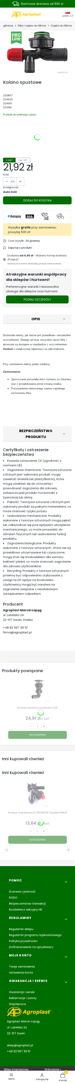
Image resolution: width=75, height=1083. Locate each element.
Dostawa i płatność (22, 892)
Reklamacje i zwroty (23, 998)
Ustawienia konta (21, 973)
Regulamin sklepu (21, 929)
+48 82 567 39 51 (15, 627)
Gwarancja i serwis (22, 992)
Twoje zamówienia (22, 967)
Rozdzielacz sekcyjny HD (25, 910)
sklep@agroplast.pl (20, 1045)
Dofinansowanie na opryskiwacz (31, 947)
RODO (13, 898)
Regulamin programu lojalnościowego (35, 935)
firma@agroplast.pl (17, 632)
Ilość (6, 174)
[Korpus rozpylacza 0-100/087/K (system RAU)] (37, 795)
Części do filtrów (61, 26)
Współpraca (17, 1004)
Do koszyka (37, 735)
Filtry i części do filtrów (32, 26)
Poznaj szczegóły (37, 299)
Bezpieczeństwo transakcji (27, 904)
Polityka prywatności (23, 941)
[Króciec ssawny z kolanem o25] (37, 690)
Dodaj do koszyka (37, 200)
